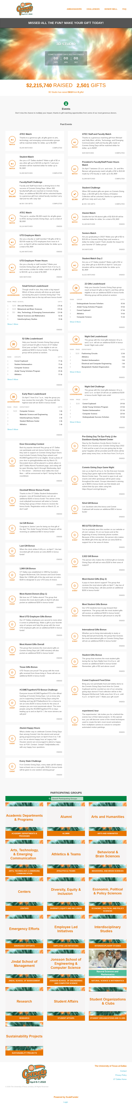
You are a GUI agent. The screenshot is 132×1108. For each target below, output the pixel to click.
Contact (123, 1071)
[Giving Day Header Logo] (24, 9)
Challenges (93, 9)
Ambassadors (74, 9)
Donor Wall (111, 9)
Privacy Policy (121, 1075)
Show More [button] (12, 324)
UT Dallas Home (120, 1079)
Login (65, 1102)
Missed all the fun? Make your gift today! (66, 23)
